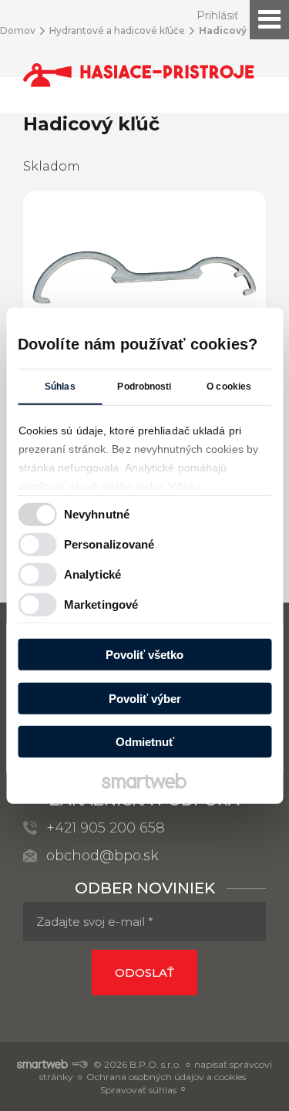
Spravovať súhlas (138, 1090)
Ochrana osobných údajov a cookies (166, 1076)
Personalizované (109, 543)
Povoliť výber (145, 697)
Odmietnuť (145, 741)
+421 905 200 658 (105, 827)
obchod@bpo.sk (102, 855)
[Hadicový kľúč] (144, 278)
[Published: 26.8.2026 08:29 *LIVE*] (79, 1064)
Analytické (92, 573)
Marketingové (101, 603)
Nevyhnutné (96, 513)
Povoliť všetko (144, 654)
